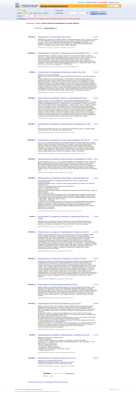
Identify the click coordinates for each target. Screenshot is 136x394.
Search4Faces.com (22, 18)
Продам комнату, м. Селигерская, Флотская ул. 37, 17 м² (57, 358)
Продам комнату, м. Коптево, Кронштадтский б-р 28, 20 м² (57, 284)
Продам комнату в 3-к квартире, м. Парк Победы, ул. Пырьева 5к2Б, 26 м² (63, 178)
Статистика (81, 2)
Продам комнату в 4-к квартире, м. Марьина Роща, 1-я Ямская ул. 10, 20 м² (63, 335)
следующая (69, 373)
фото (95, 37)
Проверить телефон (91, 2)
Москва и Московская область (54, 6)
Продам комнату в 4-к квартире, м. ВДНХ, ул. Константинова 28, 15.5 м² (62, 98)
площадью (20, 16)
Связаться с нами (114, 2)
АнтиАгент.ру (116, 389)
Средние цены (59, 10)
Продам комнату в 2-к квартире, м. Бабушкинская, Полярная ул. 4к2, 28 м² (63, 232)
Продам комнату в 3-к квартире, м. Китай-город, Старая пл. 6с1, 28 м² (62, 72)
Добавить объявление (44, 391)
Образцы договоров (25, 391)
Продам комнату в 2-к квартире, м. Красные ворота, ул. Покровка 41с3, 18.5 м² (65, 159)
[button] (50, 28)
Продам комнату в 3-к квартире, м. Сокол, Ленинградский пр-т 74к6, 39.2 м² (64, 140)
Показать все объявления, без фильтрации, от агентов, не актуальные (48, 382)
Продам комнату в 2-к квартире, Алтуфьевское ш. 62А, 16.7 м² (59, 303)
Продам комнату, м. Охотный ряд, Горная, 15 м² (54, 37)
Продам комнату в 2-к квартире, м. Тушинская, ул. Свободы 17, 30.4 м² (62, 258)
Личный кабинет (103, 2)
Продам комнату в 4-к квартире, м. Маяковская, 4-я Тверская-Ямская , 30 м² (64, 53)
